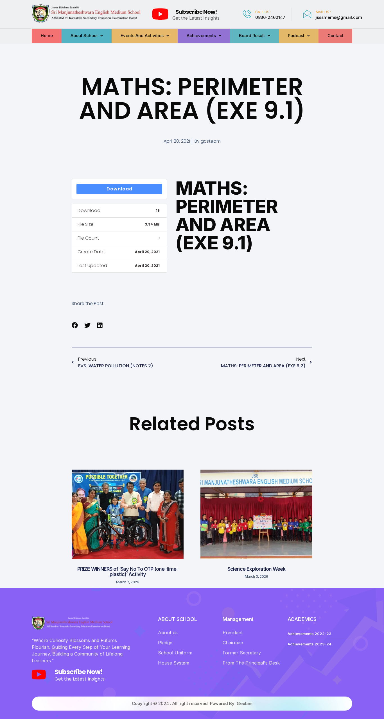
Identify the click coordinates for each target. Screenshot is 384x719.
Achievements (201, 35)
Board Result (252, 35)
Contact (335, 35)
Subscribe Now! (196, 12)
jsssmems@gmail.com (339, 17)
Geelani (244, 703)
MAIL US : (323, 12)
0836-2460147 (270, 17)
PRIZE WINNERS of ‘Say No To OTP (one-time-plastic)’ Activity (127, 571)
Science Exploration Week (256, 569)
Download (119, 189)
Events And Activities (142, 35)
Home (47, 35)
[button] (75, 325)
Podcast (296, 35)
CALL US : (263, 12)
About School (84, 35)
